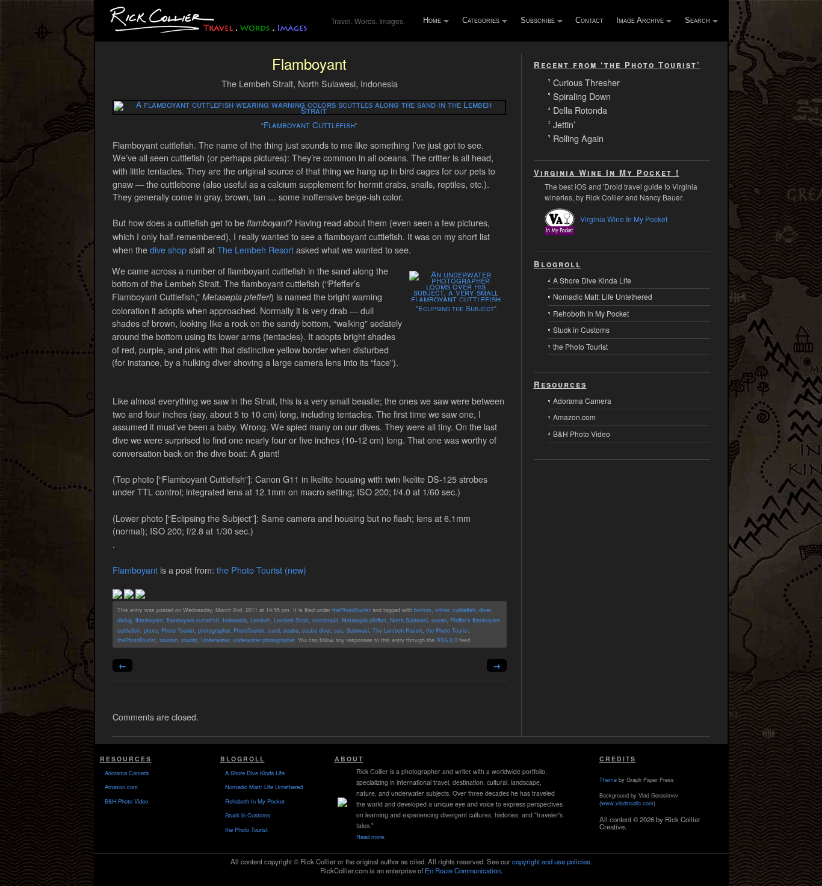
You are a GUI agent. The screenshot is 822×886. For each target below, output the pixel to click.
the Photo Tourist (447, 630)
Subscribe (535, 21)
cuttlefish (464, 610)
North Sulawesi (409, 620)
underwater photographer (263, 640)
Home (429, 21)
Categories (478, 21)
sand (274, 630)
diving (124, 620)
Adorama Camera (582, 400)
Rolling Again (578, 137)
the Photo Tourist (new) (261, 569)
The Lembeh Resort (255, 249)
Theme (608, 780)
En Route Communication (463, 870)
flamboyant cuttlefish (193, 620)
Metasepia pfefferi (364, 620)
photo (151, 630)
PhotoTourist (248, 630)
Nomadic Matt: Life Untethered (602, 296)
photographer (214, 630)
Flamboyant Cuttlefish (309, 125)
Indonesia (235, 620)
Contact (589, 20)
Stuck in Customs (581, 329)
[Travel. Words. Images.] (211, 31)
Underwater (215, 640)
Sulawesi (358, 630)
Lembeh (260, 620)
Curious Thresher (586, 81)
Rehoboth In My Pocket (591, 313)
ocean (439, 620)
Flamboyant (135, 569)
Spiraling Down (582, 95)
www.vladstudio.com (627, 803)
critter (442, 610)
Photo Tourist (177, 630)
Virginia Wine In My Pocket (623, 219)
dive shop (168, 249)
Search (694, 21)
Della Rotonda (580, 109)
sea (338, 630)
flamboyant (149, 620)
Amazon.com (574, 417)
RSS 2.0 (446, 640)
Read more (370, 836)
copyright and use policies (551, 861)
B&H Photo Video (581, 434)
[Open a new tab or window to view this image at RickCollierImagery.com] (309, 107)
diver (484, 610)
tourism (168, 640)
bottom (422, 610)
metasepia (325, 620)
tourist (189, 640)
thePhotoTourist (351, 610)
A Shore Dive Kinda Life (592, 280)
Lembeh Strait (291, 620)
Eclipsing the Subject (456, 308)
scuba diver (316, 630)
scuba (290, 630)
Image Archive (637, 21)
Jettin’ (564, 123)
